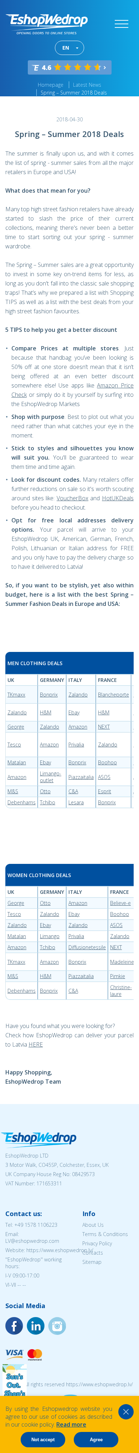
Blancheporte (113, 694)
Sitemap (92, 1262)
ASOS (104, 777)
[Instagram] (36, 1326)
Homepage (50, 84)
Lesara (76, 802)
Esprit (104, 791)
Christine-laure (121, 990)
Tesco (14, 744)
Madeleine (122, 961)
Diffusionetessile (87, 947)
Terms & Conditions (105, 1234)
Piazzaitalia (81, 777)
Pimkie (117, 976)
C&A (73, 791)
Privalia (76, 744)
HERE (36, 1044)
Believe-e (120, 903)
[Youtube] (57, 1326)
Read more (71, 1424)
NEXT (104, 726)
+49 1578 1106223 (35, 1224)
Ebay (73, 712)
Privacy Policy (97, 1243)
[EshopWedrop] (46, 24)
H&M (45, 712)
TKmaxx (16, 694)
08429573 (83, 1174)
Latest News (87, 84)
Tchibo (47, 802)
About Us (93, 1224)
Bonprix (49, 694)
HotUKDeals (118, 498)
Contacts (92, 1252)
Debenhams (21, 802)
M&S (12, 791)
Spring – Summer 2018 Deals (74, 92)
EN (65, 47)
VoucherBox (72, 498)
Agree (96, 1439)
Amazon (77, 726)
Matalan (16, 762)
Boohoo (107, 762)
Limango (50, 936)
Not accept (43, 1439)
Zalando (78, 694)
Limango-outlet (50, 777)
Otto (45, 791)
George (15, 726)
